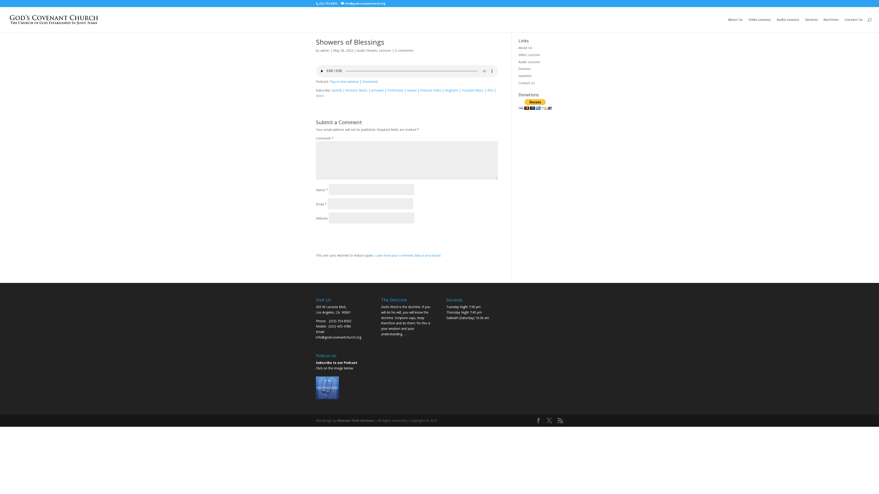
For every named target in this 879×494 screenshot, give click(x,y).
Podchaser (395, 90)
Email (321, 204)
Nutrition (831, 20)
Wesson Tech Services (355, 420)
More (320, 96)
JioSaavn (377, 90)
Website (322, 218)
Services (811, 20)
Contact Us (854, 20)
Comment (325, 138)
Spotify (337, 90)
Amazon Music (357, 90)
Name (322, 190)
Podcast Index (430, 90)
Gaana (412, 90)
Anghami (451, 90)
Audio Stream (367, 50)
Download (370, 81)
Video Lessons (760, 20)
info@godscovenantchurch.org (338, 337)
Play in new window (344, 81)
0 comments (404, 50)
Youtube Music (473, 90)
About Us (735, 20)
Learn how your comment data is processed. (408, 255)
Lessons (385, 50)
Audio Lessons (788, 20)
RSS (490, 90)
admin (324, 50)
